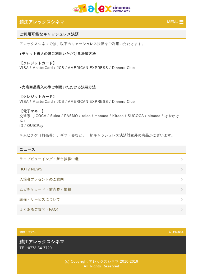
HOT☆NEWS (31, 169)
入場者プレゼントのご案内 (42, 179)
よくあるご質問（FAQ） (40, 209)
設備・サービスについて (40, 199)
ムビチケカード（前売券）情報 (45, 189)
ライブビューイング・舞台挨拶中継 (49, 159)
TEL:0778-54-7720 (36, 248)
